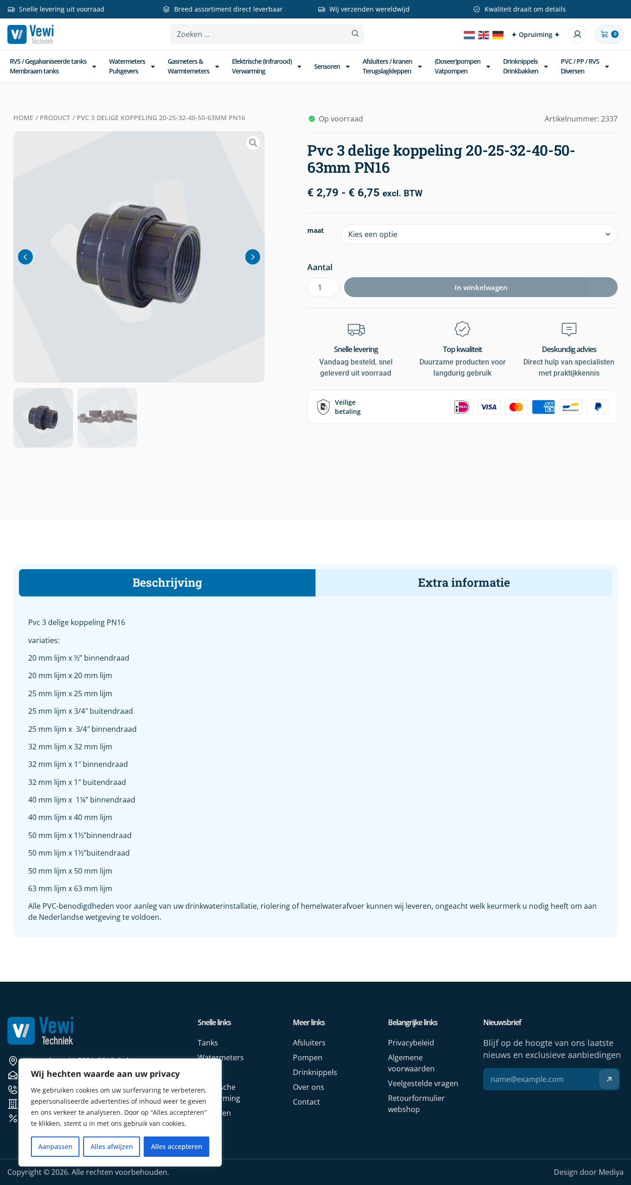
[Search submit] (355, 33)
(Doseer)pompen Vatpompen (457, 66)
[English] (484, 34)
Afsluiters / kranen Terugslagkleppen (387, 66)
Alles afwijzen (112, 1146)
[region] (120, 1112)
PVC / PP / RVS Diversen (580, 66)
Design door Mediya (589, 1172)
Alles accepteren (176, 1146)
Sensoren (327, 66)
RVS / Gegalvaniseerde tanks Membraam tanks (48, 66)
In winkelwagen (481, 287)
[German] (498, 34)
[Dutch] (470, 34)
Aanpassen (55, 1146)
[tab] (167, 582)
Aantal (320, 267)
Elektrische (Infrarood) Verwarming (261, 66)
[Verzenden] (609, 1079)
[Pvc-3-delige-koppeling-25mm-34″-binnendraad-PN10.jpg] (139, 257)
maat (315, 230)
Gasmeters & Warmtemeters (188, 66)
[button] (25, 256)
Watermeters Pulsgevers (127, 66)
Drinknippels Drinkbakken (520, 66)
